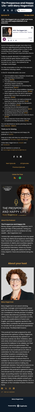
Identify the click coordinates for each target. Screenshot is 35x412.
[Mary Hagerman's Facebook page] (3, 388)
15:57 (29, 109)
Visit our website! (9, 392)
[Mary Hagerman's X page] (7, 388)
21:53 (26, 121)
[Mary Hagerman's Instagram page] (11, 388)
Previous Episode (19, 167)
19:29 (6, 117)
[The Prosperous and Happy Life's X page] (7, 10)
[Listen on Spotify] (20, 178)
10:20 (13, 97)
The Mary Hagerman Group (19, 139)
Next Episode (10, 163)
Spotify (11, 134)
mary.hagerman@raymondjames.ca (14, 150)
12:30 (18, 105)
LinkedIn (20, 143)
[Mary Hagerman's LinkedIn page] (14, 388)
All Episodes (24, 163)
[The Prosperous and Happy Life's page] (15, 10)
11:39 (26, 101)
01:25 (12, 80)
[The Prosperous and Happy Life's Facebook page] (4, 10)
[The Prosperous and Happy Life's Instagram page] (11, 10)
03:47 (16, 88)
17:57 (26, 113)
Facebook (6, 145)
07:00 (30, 91)
